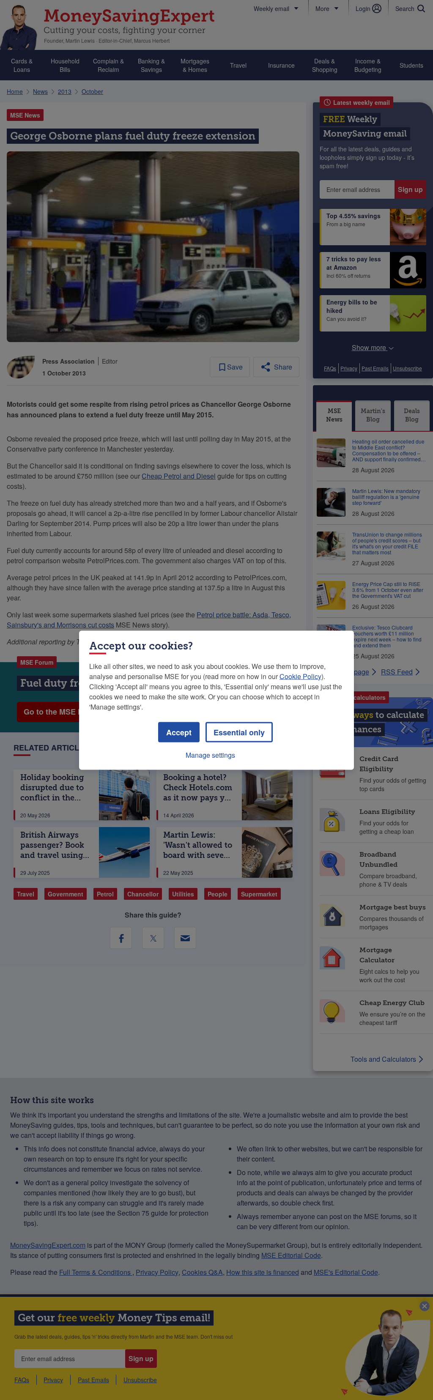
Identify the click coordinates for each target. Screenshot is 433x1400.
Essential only (239, 731)
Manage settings (210, 754)
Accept (179, 731)
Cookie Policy (300, 676)
